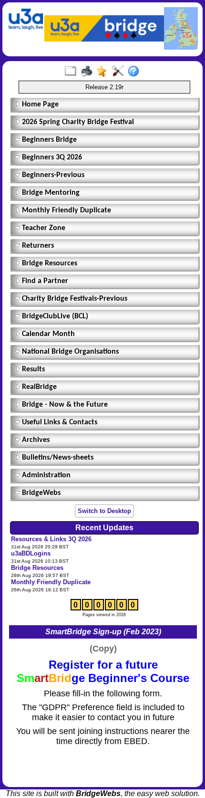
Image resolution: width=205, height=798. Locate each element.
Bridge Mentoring (50, 193)
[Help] (136, 71)
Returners (37, 246)
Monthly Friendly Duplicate (65, 210)
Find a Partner (44, 281)
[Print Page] (88, 71)
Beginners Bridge (48, 140)
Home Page (39, 104)
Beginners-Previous (52, 175)
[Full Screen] (73, 71)
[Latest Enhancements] (104, 71)
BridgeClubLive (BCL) (54, 316)
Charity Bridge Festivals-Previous (73, 299)
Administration (45, 475)
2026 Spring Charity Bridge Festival (77, 122)
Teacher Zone (42, 228)
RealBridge (38, 387)
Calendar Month (47, 334)
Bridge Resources (48, 263)
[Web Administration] (120, 71)
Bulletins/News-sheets (56, 458)
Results (32, 369)
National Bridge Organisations (69, 352)
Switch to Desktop (104, 510)
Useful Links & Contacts (58, 422)
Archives (35, 440)
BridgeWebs (40, 493)
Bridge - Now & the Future (64, 405)
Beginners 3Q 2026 (51, 157)
